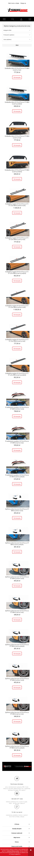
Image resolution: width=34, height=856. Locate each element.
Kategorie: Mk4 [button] (7, 30)
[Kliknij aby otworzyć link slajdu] (17, 766)
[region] (17, 766)
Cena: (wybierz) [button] (7, 39)
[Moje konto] (21, 19)
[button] (4, 19)
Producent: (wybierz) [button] (8, 35)
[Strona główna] (17, 10)
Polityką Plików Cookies (13, 851)
